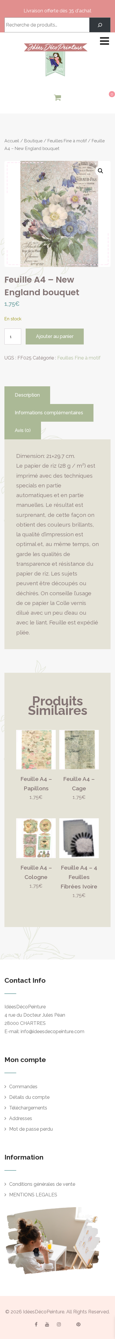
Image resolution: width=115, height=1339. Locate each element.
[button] (100, 171)
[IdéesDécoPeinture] (55, 78)
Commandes (23, 1086)
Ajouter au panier (54, 336)
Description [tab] (27, 395)
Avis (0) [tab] (23, 430)
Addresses (20, 1118)
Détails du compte (29, 1097)
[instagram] (59, 1324)
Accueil (11, 140)
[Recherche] (99, 25)
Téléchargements (28, 1108)
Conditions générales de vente (42, 1184)
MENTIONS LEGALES (33, 1195)
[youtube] (47, 1324)
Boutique (33, 140)
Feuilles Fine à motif (67, 140)
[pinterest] (78, 1324)
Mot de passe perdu (31, 1129)
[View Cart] (57, 98)
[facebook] (36, 1324)
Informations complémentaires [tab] (49, 412)
